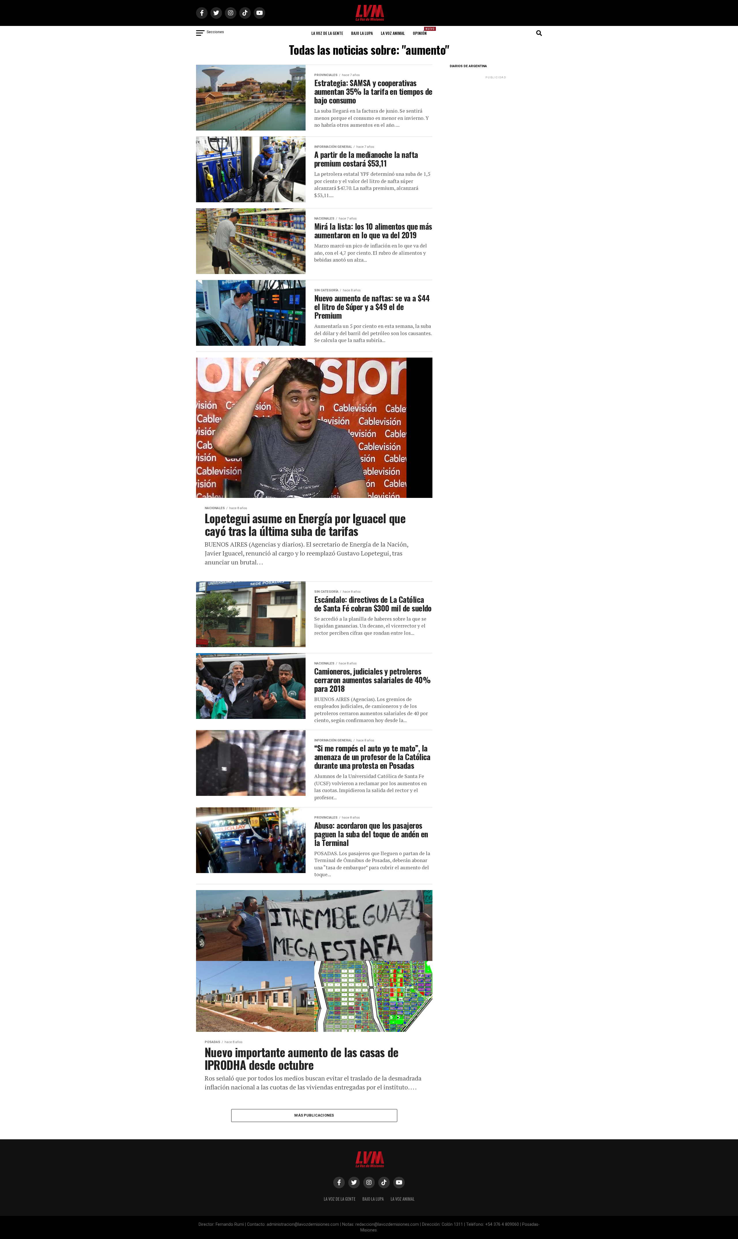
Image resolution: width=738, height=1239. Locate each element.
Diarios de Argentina (468, 66)
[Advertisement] (496, 116)
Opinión (421, 31)
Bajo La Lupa (362, 33)
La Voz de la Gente (327, 33)
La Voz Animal (393, 33)
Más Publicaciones (314, 1115)
